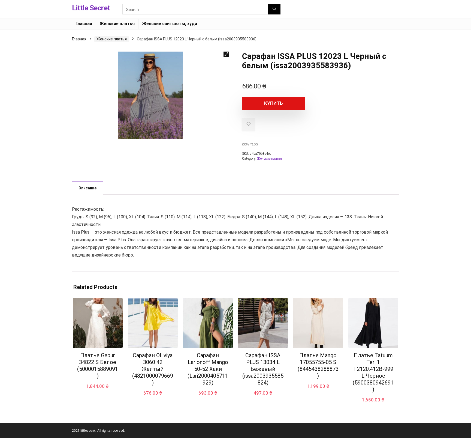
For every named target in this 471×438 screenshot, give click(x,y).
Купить (273, 103)
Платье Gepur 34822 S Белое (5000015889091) (97, 365)
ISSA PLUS (250, 144)
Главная (84, 23)
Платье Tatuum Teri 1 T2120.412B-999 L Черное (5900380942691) (373, 372)
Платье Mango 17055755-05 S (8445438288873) (318, 365)
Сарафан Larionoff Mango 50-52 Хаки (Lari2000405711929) (208, 369)
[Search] (274, 9)
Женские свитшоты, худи (169, 23)
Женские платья (117, 23)
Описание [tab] (87, 188)
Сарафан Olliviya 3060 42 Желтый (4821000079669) (152, 369)
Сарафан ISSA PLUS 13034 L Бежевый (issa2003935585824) (262, 369)
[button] (226, 54)
